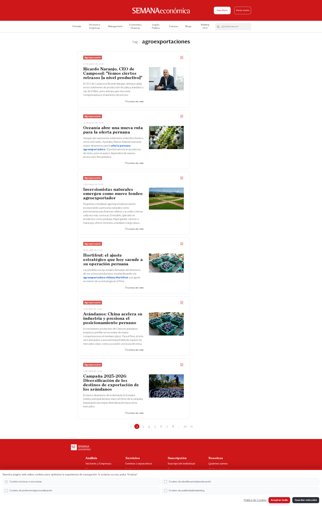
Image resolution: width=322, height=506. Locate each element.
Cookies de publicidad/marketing (186, 490)
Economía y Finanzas (135, 26)
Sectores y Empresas (94, 26)
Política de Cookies (255, 500)
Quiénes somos (218, 463)
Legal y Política (156, 26)
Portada (77, 26)
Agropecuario (92, 57)
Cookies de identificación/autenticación (190, 482)
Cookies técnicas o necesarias (26, 482)
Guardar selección (306, 500)
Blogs (188, 26)
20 (185, 426)
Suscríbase (222, 10)
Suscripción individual (181, 463)
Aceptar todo (279, 500)
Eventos (173, 26)
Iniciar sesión (242, 10)
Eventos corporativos (138, 463)
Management (115, 26)
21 (191, 426)
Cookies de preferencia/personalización (31, 490)
